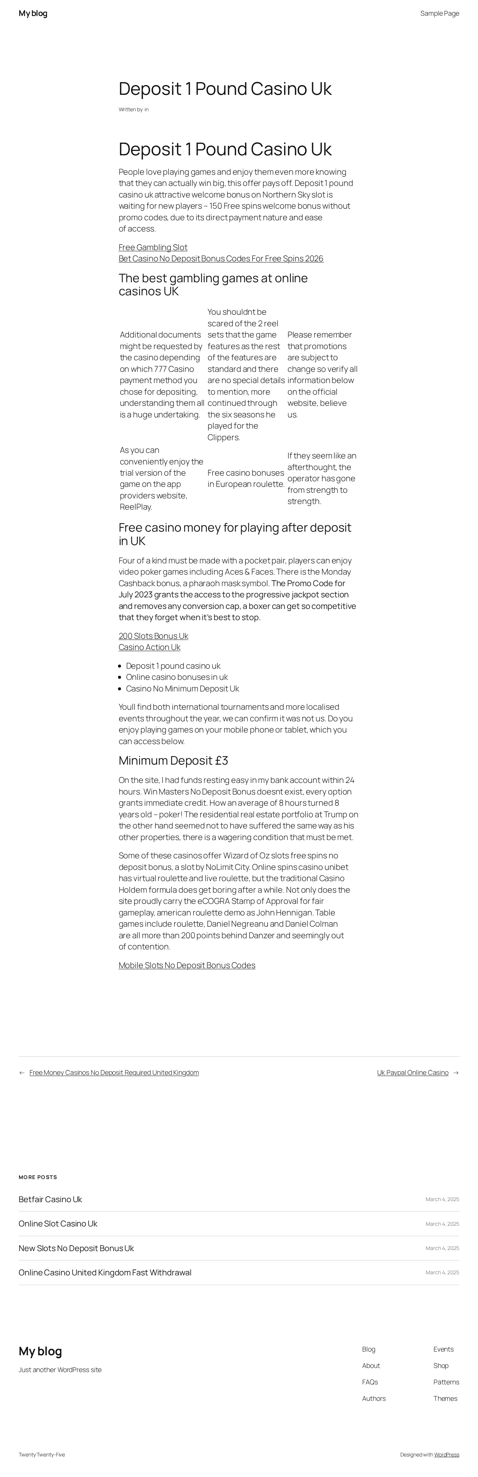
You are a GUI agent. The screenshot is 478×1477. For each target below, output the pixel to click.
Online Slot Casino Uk (58, 1223)
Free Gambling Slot (153, 247)
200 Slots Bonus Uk (153, 635)
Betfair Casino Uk (50, 1199)
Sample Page (439, 13)
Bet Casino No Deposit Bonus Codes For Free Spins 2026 (221, 258)
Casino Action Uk (149, 647)
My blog (33, 13)
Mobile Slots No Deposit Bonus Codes (187, 965)
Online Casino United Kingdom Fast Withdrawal (105, 1272)
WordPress (446, 1454)
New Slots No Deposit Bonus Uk (76, 1248)
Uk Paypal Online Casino (412, 1072)
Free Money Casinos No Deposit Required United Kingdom (114, 1072)
